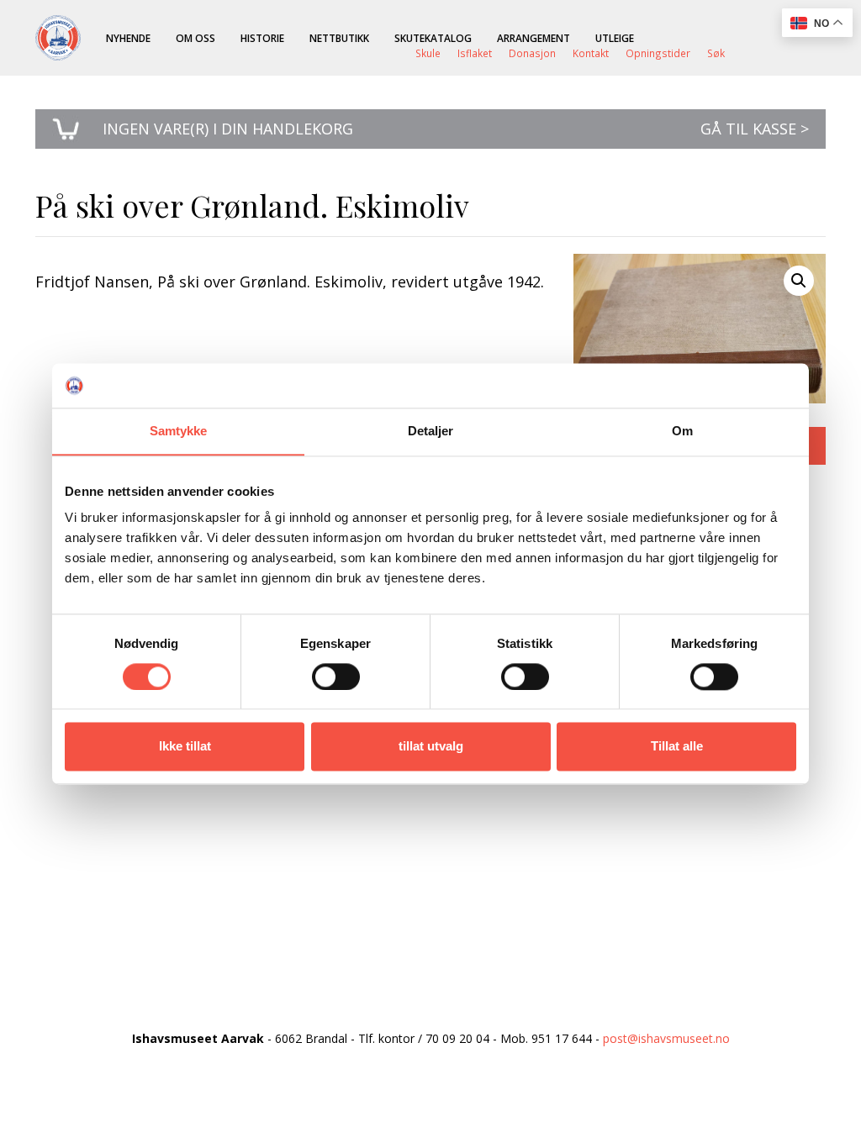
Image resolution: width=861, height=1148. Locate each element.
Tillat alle (677, 747)
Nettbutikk (339, 38)
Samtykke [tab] (179, 431)
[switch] (336, 676)
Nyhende (128, 38)
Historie (262, 38)
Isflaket (474, 53)
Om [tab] (682, 431)
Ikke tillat (185, 747)
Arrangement (533, 38)
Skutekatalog (433, 38)
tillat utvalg (431, 747)
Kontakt (591, 53)
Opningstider (658, 53)
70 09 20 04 (457, 1038)
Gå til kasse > (754, 128)
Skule (428, 53)
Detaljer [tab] (431, 431)
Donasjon (532, 53)
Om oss (195, 38)
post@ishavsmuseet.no (666, 1038)
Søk (716, 53)
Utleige (614, 38)
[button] (799, 281)
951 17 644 (561, 1038)
